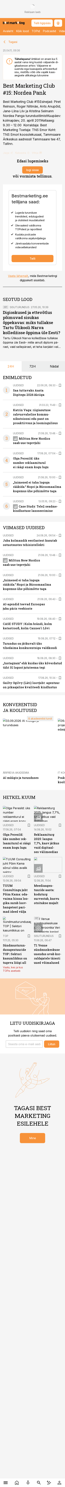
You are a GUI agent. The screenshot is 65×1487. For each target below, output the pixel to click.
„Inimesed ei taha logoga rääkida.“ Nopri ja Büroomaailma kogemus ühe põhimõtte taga (37, 486)
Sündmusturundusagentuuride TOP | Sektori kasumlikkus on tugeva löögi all (15, 954)
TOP (5, 935)
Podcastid (49, 31)
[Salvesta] (60, 385)
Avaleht (8, 31)
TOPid (36, 31)
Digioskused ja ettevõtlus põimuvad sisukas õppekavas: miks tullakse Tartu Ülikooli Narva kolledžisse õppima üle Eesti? (31, 322)
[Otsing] (39, 1482)
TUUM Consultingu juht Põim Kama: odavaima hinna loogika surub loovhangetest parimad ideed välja (16, 898)
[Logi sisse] (59, 1482)
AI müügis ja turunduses (21, 778)
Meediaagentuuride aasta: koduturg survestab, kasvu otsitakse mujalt (46, 894)
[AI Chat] (49, 1482)
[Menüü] (5, 1482)
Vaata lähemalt (18, 276)
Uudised (18, 385)
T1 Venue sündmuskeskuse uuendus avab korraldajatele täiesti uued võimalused (47, 954)
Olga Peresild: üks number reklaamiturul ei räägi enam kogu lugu (31, 462)
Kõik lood (22, 31)
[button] (24, 1044)
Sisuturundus (19, 307)
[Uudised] (16, 1482)
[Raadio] (28, 1482)
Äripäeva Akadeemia (16, 772)
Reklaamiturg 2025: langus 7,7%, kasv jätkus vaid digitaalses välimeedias (46, 843)
